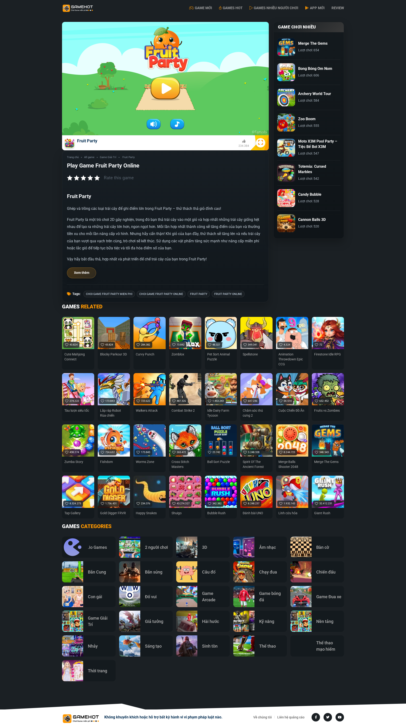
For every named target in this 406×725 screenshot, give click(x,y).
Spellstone (250, 354)
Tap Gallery (72, 513)
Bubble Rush (216, 513)
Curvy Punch (145, 354)
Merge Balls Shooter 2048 (288, 464)
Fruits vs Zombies (327, 410)
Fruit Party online (228, 294)
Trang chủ (73, 157)
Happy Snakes (146, 513)
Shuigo (177, 513)
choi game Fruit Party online (161, 294)
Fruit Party (198, 294)
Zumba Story (73, 462)
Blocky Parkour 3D (113, 354)
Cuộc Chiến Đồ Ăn (291, 410)
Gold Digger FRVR (113, 513)
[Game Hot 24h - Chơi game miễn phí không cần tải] (85, 8)
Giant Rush (322, 513)
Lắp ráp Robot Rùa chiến (110, 413)
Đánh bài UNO (253, 513)
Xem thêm (81, 273)
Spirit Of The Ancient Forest (253, 464)
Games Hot (232, 8)
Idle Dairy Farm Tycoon (218, 413)
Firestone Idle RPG (327, 354)
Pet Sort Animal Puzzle (218, 356)
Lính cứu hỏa (287, 513)
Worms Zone (145, 462)
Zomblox (178, 354)
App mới (317, 8)
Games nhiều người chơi (276, 8)
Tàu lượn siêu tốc (76, 410)
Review (338, 8)
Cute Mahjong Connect (74, 356)
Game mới (203, 8)
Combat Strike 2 (183, 410)
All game (89, 157)
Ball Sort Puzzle (218, 462)
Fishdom (106, 462)
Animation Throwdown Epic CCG (290, 359)
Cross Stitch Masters (180, 464)
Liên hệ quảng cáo (290, 717)
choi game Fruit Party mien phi (109, 294)
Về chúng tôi (262, 717)
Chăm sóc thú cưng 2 (253, 413)
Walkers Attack (147, 410)
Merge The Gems (326, 462)
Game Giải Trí (108, 157)
